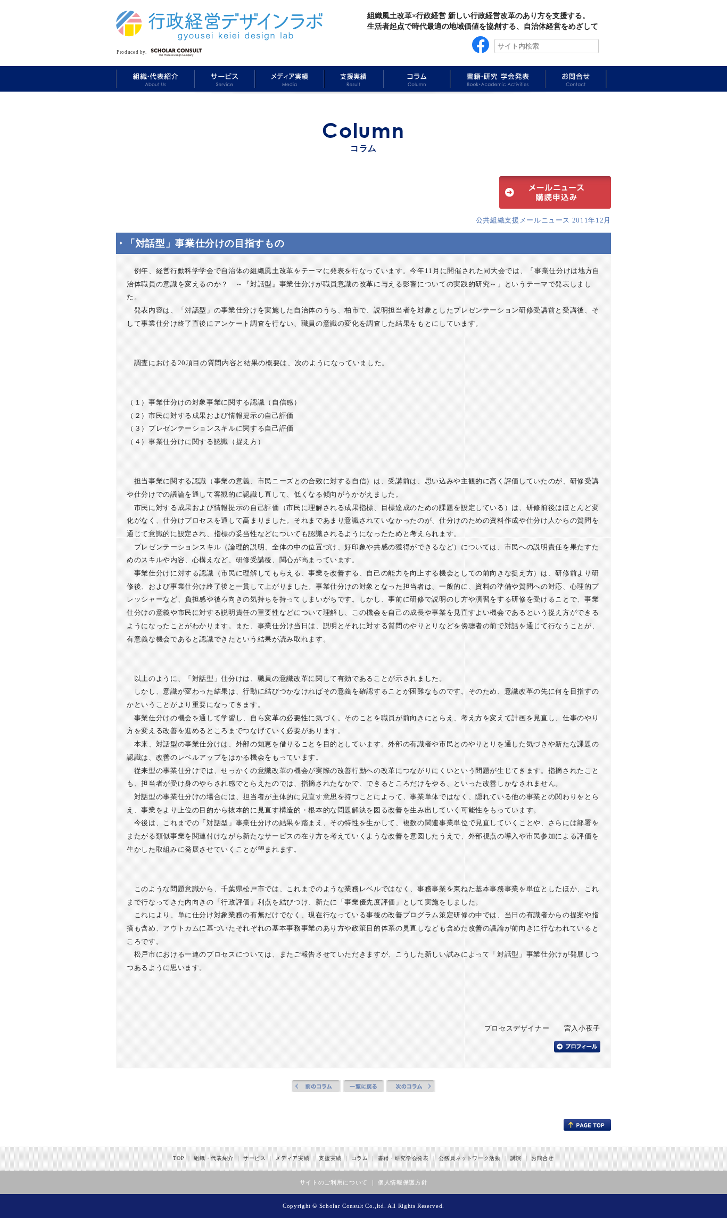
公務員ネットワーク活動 (470, 1158)
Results (353, 78)
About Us (155, 78)
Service (223, 78)
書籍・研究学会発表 (403, 1158)
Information (576, 78)
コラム (359, 1158)
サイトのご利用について (334, 1182)
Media (288, 78)
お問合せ (542, 1158)
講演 (516, 1158)
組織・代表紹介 (214, 1158)
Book (496, 78)
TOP (178, 1158)
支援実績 (330, 1158)
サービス (254, 1158)
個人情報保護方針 (402, 1182)
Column (416, 78)
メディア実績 (292, 1158)
